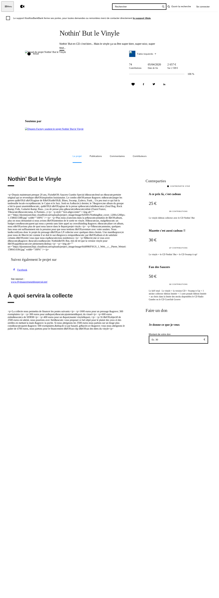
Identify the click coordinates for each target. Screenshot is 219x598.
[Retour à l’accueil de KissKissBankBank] (20, 6)
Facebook (22, 269)
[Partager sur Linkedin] (164, 84)
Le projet (77, 156)
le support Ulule (142, 18)
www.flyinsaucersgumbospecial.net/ (29, 281)
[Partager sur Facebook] (143, 84)
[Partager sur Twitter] (154, 84)
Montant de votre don (160, 334)
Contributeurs (140, 156)
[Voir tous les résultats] (163, 6)
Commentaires (117, 156)
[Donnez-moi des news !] (133, 84)
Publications (96, 156)
